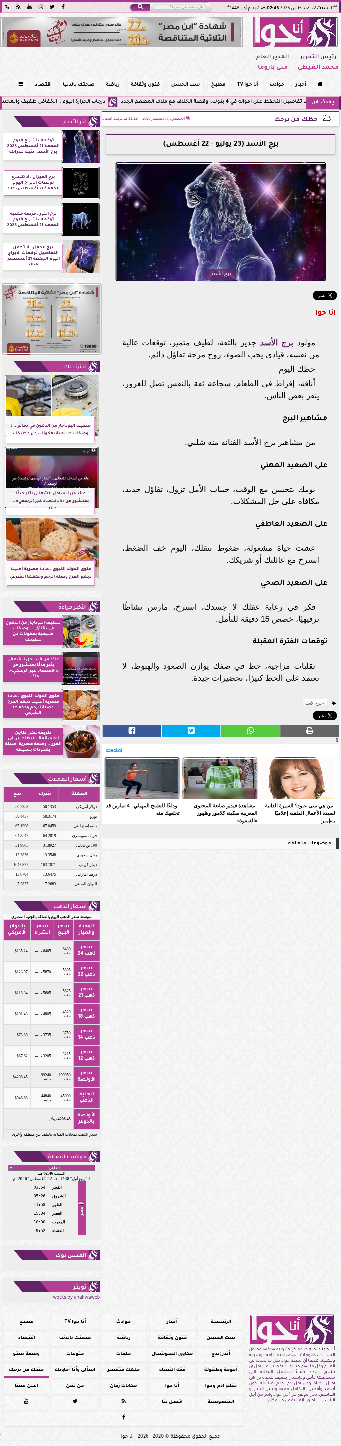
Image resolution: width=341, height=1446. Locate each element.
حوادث (277, 85)
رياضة (113, 85)
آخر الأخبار (75, 122)
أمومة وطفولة (220, 1370)
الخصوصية (220, 1402)
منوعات (75, 1354)
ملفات (123, 1354)
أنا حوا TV (247, 85)
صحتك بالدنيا (79, 85)
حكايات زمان (123, 1386)
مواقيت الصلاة (67, 1157)
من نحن (75, 1386)
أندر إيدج (220, 1354)
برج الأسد (277, 342)
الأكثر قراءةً (72, 608)
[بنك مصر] (121, 32)
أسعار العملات (67, 780)
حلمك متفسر (124, 1370)
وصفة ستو (26, 1354)
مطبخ (218, 85)
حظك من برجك (296, 120)
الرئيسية (221, 1322)
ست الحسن (185, 85)
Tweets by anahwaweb (75, 1298)
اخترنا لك (75, 367)
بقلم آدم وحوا (221, 1386)
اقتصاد (43, 85)
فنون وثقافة (145, 85)
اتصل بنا (172, 1402)
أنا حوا (172, 1386)
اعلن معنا (26, 1386)
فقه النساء (172, 1370)
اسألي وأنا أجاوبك (75, 1370)
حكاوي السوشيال (172, 1354)
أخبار (301, 85)
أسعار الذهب (70, 907)
